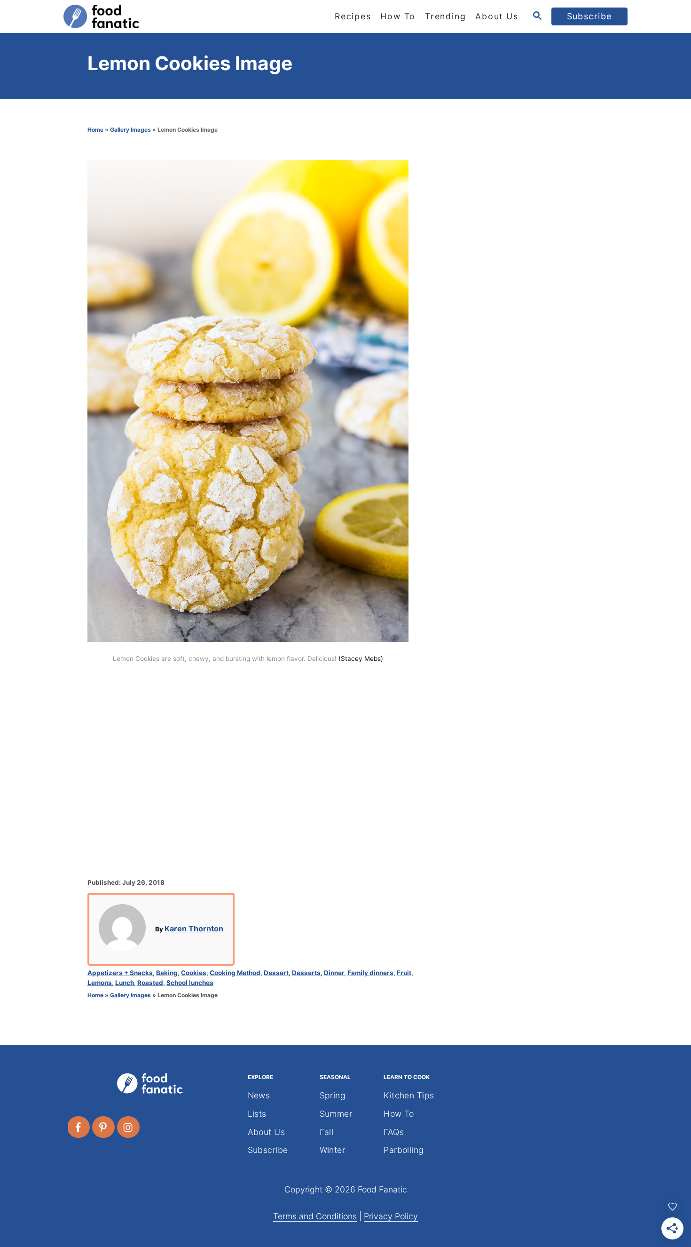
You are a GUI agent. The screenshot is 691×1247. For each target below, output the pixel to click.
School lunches (189, 982)
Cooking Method (235, 973)
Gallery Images (130, 129)
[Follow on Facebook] (79, 1127)
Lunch (124, 982)
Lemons (99, 982)
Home (95, 129)
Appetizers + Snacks (120, 973)
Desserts (306, 973)
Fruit (404, 973)
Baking (167, 973)
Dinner (334, 973)
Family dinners (370, 973)
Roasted (150, 982)
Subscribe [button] (589, 16)
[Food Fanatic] (148, 16)
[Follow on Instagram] (129, 1127)
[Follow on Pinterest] (104, 1127)
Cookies (193, 973)
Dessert (276, 973)
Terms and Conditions (315, 1216)
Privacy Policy (391, 1216)
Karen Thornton (194, 928)
